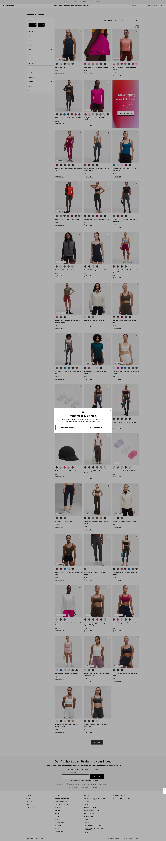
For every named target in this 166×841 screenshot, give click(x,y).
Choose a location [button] (68, 427)
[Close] (111, 409)
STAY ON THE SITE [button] (96, 427)
